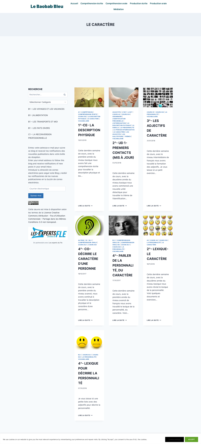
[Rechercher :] (48, 94)
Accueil (74, 3)
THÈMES (128, 136)
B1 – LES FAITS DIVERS (39, 128)
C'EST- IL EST (127, 112)
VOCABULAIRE (83, 121)
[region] (100, 438)
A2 (148, 240)
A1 (79, 112)
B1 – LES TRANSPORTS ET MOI (43, 122)
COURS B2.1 (82, 245)
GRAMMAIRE (117, 116)
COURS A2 (116, 114)
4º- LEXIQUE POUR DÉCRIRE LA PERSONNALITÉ (88, 373)
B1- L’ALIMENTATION (38, 115)
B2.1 (90, 240)
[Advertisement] (100, 62)
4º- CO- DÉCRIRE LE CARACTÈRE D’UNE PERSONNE (88, 258)
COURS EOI (82, 116)
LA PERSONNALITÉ (127, 127)
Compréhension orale (116, 3)
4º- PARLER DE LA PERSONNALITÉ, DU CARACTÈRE (122, 265)
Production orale (158, 3)
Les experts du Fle (55, 243)
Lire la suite (85, 206)
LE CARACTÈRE (93, 119)
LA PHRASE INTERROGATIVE (123, 130)
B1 (86, 240)
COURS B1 (150, 112)
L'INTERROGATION (119, 123)
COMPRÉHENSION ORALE (87, 242)
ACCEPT (191, 439)
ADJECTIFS (116, 112)
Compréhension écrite (91, 3)
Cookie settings (175, 439)
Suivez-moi (35, 195)
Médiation (119, 9)
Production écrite (138, 3)
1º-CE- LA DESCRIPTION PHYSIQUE (89, 130)
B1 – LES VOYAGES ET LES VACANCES (46, 109)
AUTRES (81, 240)
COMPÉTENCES (87, 112)
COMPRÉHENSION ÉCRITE (87, 114)
